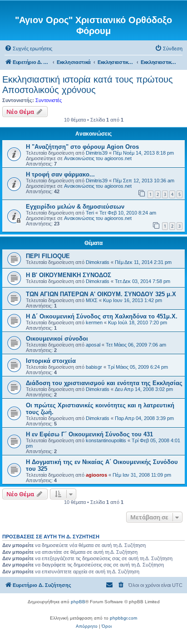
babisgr (94, 367)
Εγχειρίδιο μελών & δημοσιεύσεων (75, 206)
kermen (94, 322)
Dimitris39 (97, 153)
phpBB (78, 601)
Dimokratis (97, 262)
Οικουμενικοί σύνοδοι (57, 338)
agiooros (96, 475)
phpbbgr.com (123, 617)
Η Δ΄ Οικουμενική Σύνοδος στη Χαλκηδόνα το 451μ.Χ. (101, 316)
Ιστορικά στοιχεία (51, 360)
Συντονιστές (48, 100)
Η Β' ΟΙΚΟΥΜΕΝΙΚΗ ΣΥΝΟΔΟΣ (68, 275)
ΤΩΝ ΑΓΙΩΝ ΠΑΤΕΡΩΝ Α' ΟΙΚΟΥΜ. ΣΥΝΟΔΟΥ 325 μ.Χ (101, 294)
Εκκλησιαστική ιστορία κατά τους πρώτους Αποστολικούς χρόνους (87, 84)
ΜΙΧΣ (92, 300)
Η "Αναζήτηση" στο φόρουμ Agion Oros (82, 146)
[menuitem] (28, 48)
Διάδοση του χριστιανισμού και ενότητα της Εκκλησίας (104, 383)
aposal (93, 344)
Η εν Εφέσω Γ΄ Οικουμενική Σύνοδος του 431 (89, 434)
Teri (90, 212)
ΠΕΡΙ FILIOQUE (48, 256)
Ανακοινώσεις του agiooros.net (98, 158)
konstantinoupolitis (106, 440)
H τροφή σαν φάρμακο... (60, 174)
